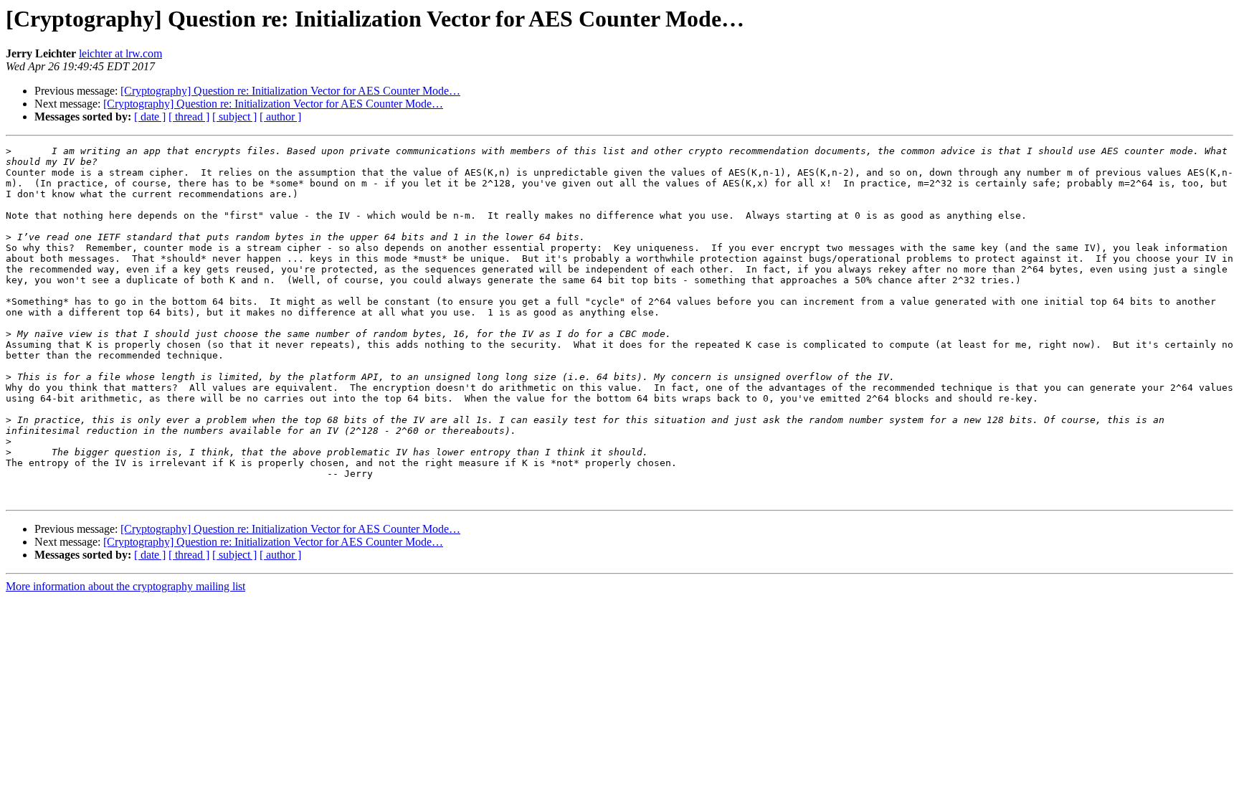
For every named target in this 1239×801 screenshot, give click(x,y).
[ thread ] (188, 116)
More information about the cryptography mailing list (125, 586)
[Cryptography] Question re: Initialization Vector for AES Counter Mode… (290, 91)
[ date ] (150, 116)
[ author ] (280, 116)
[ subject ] (234, 116)
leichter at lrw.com (120, 53)
